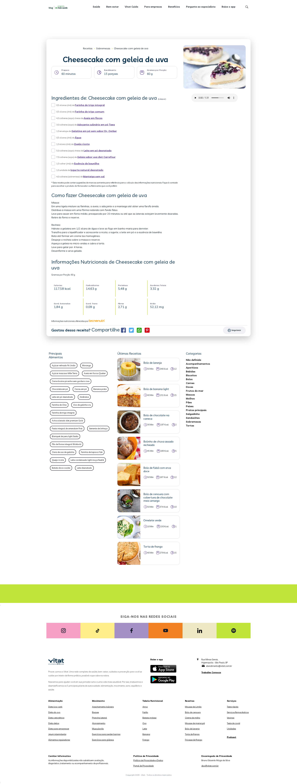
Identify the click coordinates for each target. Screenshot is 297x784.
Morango (86, 365)
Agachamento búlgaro (103, 706)
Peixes (190, 406)
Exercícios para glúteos (103, 739)
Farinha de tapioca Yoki (92, 452)
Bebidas (190, 371)
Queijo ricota (82, 144)
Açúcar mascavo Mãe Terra (64, 373)
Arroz (145, 706)
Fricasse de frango (193, 739)
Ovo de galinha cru (82, 405)
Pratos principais (196, 410)
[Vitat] (59, 7)
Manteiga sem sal (94, 176)
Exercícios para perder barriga (106, 734)
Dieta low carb (55, 706)
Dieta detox (53, 723)
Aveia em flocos (93, 118)
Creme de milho (192, 717)
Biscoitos (191, 375)
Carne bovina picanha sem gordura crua (70, 381)
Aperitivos (192, 367)
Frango (145, 739)
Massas (190, 394)
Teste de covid (233, 723)
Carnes (190, 383)
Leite (144, 728)
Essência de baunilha (86, 163)
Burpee (95, 712)
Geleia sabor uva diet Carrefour (96, 157)
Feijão (145, 712)
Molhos (190, 398)
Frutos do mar (194, 390)
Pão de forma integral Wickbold (66, 444)
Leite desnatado (84, 468)
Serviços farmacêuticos (238, 712)
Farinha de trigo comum (89, 111)
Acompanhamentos (198, 363)
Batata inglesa (149, 717)
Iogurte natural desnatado (87, 170)
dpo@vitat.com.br (210, 765)
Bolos (189, 379)
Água (78, 137)
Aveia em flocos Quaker (95, 373)
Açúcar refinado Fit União (63, 365)
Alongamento (98, 723)
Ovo (144, 723)
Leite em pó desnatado (98, 150)
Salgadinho (193, 413)
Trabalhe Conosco (211, 672)
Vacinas (230, 717)
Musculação (98, 728)
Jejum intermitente (57, 734)
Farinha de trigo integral (90, 105)
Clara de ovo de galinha (63, 452)
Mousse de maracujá (195, 723)
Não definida (193, 359)
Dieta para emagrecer (58, 728)
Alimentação (55, 700)
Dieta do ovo (54, 712)
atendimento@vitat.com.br (219, 666)
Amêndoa (84, 397)
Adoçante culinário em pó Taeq (96, 124)
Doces (189, 386)
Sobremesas (103, 48)
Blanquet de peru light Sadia (65, 436)
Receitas (88, 48)
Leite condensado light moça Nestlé (87, 460)
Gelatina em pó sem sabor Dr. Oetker (94, 131)
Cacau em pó (81, 389)
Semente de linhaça (98, 428)
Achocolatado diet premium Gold (67, 420)
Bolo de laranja (192, 728)
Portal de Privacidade (143, 765)
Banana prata (100, 389)
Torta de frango (192, 734)
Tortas (190, 425)
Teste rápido (232, 706)
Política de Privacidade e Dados (148, 760)
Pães (189, 402)
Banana (146, 734)
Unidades (231, 728)
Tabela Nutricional (152, 700)
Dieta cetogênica (56, 717)
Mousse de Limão (193, 706)
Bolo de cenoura (193, 712)
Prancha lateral (99, 717)
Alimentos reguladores (59, 739)
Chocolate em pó (60, 389)
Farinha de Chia (59, 405)
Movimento (98, 700)
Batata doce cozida (61, 468)
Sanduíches (193, 417)
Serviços (231, 700)
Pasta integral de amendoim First (67, 428)
